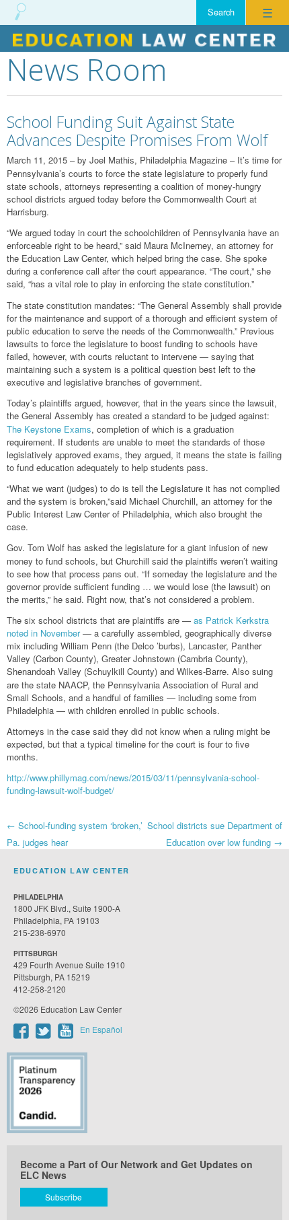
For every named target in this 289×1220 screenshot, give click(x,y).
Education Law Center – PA (144, 38)
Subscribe (63, 1197)
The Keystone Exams (49, 429)
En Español (101, 1029)
